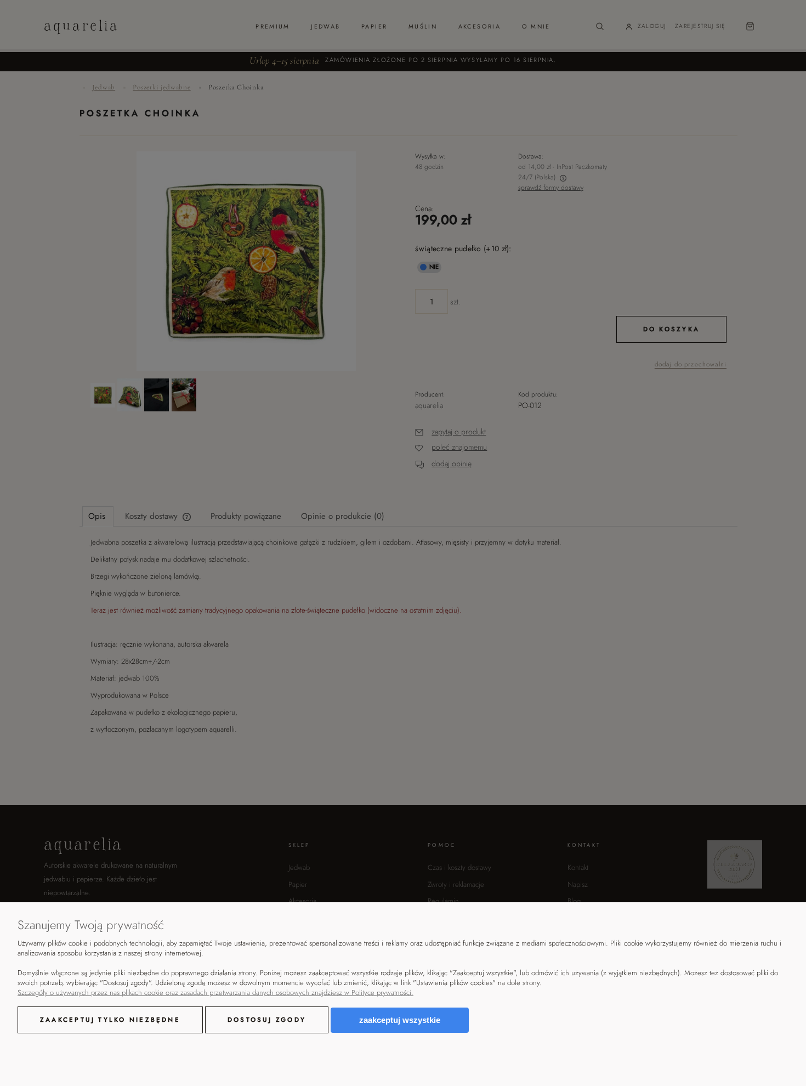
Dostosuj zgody (267, 1019)
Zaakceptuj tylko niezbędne (110, 1019)
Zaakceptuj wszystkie (399, 1020)
